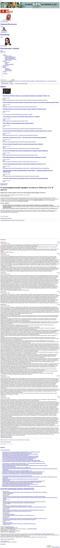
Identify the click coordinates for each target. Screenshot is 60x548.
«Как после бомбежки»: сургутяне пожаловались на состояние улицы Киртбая (18, 502)
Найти (13, 79)
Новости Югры (8, 60)
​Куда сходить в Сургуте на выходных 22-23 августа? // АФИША (17, 467)
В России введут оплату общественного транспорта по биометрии (17, 475)
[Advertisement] (30, 230)
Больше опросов (3, 184)
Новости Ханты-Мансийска (10, 59)
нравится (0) (2, 218)
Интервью (7, 62)
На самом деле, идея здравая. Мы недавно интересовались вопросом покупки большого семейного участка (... (25, 518)
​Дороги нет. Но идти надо (9, 466)
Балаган (4, 71)
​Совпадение (6, 479)
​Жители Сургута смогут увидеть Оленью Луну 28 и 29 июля (16, 485)
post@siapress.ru (12, 531)
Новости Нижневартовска (10, 56)
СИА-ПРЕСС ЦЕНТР (32, 528)
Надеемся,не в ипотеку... (8, 522)
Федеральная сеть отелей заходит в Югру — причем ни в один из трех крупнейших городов (22, 473)
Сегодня (2, 449)
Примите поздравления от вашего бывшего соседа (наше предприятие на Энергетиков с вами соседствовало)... (25, 492)
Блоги (6, 63)
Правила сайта (3, 539)
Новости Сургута (8, 55)
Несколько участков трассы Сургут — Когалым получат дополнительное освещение (24, 137)
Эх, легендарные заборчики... (9, 514)
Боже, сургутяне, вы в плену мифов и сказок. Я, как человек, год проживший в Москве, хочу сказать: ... (23, 510)
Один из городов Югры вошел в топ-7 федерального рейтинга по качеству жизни (20, 484)
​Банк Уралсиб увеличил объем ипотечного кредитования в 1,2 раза (17, 452)
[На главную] (7, 12)
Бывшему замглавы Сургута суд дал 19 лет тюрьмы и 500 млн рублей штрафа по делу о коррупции (24, 481)
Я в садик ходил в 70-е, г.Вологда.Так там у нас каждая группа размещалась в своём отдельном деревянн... (24, 496)
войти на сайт (8, 441)
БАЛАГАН (5, 73)
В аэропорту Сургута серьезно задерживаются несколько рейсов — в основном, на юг (21, 451)
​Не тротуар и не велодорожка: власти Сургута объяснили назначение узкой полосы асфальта (22, 472)
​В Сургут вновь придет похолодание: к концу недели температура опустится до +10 (24, 164)
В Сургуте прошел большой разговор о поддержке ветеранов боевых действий (23, 144)
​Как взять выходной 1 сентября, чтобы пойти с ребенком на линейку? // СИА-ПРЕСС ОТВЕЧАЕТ (23, 461)
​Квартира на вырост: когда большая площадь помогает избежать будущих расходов (24, 109)
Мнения (4, 61)
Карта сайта (2, 544)
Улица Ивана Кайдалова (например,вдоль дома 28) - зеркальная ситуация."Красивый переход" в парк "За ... (24, 501)
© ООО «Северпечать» (10, 527)
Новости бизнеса (8, 70)
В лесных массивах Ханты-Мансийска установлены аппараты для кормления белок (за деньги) (27, 130)
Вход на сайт (3, 51)
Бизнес (4, 67)
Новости (4, 54)
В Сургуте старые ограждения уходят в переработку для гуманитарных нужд (18, 515)
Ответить (58, 253)
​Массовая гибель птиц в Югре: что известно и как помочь (15, 464)
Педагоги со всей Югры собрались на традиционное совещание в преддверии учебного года (26, 95)
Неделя (5, 449)
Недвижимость (8, 69)
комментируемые (28, 488)
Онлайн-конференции (9, 64)
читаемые (19, 488)
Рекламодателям (10, 539)
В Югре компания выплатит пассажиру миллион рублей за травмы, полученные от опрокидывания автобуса (31, 102)
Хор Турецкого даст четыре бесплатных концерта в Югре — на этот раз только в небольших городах (24, 463)
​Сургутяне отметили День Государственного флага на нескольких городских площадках (25, 178)
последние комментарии (8, 488)
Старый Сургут (6, 65)
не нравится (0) (9, 218)
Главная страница (4, 83)
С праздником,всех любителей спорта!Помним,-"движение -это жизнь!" (17, 505)
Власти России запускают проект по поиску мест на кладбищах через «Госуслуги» (19, 519)
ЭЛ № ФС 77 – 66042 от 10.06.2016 (44, 533)
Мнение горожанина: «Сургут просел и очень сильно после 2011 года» (17, 511)
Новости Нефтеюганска (10, 58)
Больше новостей (3, 183)
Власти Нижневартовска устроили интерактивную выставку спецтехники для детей (24, 157)
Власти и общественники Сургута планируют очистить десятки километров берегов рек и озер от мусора (25, 465)
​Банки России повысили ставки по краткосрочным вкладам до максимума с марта (20, 478)
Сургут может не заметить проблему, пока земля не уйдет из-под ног (17, 483)
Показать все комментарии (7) (6, 437)
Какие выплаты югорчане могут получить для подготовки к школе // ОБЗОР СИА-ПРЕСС (22, 482)
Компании (7, 68)
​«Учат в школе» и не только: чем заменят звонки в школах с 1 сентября (21, 116)
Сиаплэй (4, 66)
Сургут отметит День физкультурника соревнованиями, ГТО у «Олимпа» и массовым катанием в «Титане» (24, 506)
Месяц (8, 449)
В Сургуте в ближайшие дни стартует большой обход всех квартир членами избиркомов (25, 150)
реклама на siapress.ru (56, 8)
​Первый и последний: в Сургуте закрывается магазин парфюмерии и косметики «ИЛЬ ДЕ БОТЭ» (23, 471)
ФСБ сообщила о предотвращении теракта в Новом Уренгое (18, 123)
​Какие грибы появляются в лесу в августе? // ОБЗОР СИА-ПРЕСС (17, 470)
